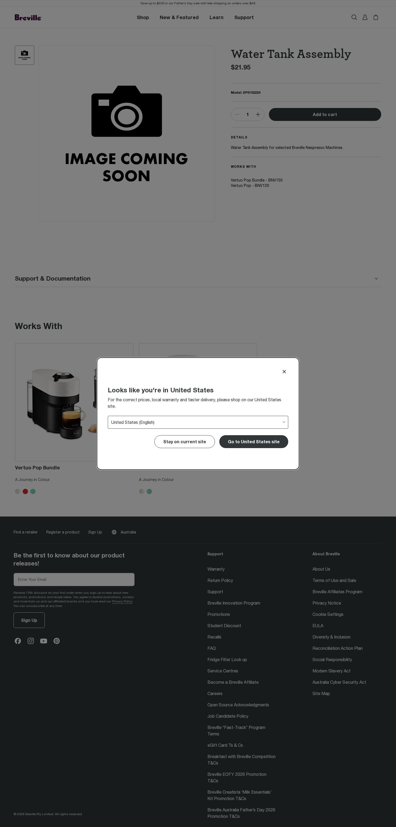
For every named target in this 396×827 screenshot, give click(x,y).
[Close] (284, 371)
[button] (253, 441)
